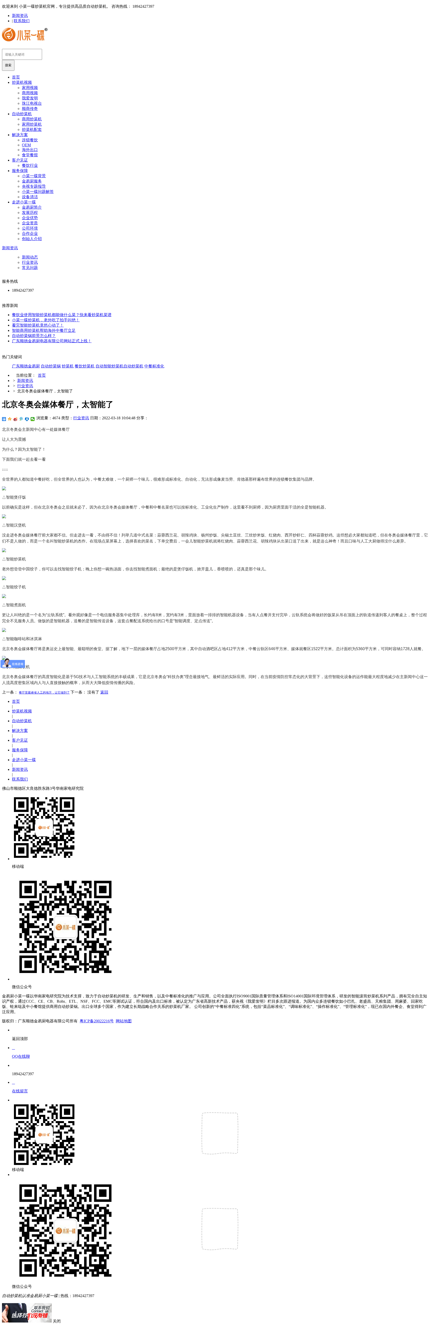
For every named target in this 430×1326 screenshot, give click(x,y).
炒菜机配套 (32, 129)
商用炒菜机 (32, 119)
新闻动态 (30, 257)
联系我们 (22, 21)
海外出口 (30, 150)
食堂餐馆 (30, 155)
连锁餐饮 (30, 140)
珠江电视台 (32, 103)
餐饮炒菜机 (85, 366)
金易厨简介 (32, 207)
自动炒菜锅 (51, 366)
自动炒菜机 (22, 114)
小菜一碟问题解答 (38, 191)
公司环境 (30, 228)
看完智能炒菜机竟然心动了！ (38, 325)
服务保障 (20, 171)
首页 (16, 77)
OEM (26, 145)
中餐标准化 (154, 366)
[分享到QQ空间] (10, 419)
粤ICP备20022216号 (97, 1021)
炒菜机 (68, 366)
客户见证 (20, 160)
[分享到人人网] (27, 419)
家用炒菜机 (32, 124)
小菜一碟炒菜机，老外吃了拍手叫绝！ (46, 320)
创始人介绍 (32, 239)
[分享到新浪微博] (15, 419)
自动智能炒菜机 (109, 366)
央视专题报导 (34, 186)
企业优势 (30, 218)
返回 (104, 692)
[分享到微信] (33, 419)
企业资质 (30, 223)
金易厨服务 (32, 181)
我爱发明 (30, 98)
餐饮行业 (30, 165)
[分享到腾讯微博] (21, 419)
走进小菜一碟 (24, 202)
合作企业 (30, 233)
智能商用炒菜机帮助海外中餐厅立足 (44, 330)
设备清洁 (30, 197)
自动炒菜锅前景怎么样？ (34, 336)
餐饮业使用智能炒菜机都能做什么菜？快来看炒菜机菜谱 (61, 315)
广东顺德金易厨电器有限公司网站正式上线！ (52, 341)
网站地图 (124, 1021)
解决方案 (20, 135)
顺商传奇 (30, 108)
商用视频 (30, 93)
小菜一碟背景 (34, 176)
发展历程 (30, 212)
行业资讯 (30, 262)
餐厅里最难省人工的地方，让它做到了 (44, 692)
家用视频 (30, 88)
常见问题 (30, 267)
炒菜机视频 (22, 82)
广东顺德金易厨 (26, 366)
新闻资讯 (20, 15)
